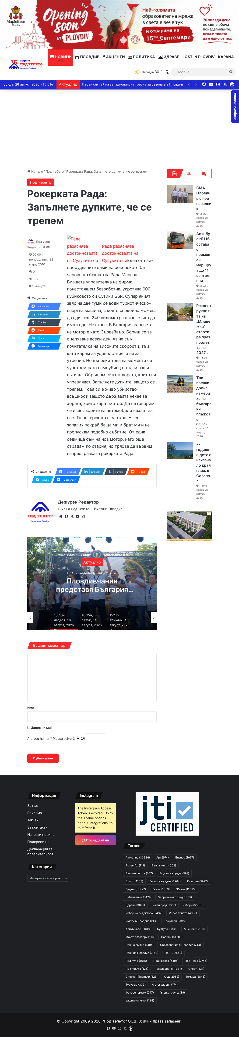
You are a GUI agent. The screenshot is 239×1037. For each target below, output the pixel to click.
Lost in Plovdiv (199, 56)
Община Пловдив (142, 953)
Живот (186, 889)
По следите (137, 968)
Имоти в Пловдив (141, 921)
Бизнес (184, 857)
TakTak (32, 820)
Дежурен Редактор (78, 502)
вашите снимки (140, 1000)
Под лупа (136, 960)
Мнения (194, 929)
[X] (72, 516)
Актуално (138, 857)
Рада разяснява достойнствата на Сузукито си (120, 253)
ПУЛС (173, 953)
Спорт (196, 968)
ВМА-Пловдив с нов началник (203, 198)
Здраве (171, 56)
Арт (162, 857)
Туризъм (136, 984)
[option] (92, 583)
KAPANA (226, 56)
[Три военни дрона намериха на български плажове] (180, 384)
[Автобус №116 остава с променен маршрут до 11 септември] (180, 240)
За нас (32, 806)
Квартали (175, 921)
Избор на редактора (144, 913)
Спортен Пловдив (142, 976)
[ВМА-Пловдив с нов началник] (180, 194)
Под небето (55, 171)
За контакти (37, 827)
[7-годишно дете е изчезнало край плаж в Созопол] (180, 450)
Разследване (168, 968)
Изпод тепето (183, 913)
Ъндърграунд (172, 992)
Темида (195, 976)
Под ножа (196, 960)
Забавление (138, 897)
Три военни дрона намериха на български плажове (203, 398)
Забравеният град (175, 897)
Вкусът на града (174, 873)
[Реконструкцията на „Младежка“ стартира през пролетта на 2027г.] (180, 312)
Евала (161, 889)
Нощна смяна (140, 945)
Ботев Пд (135, 865)
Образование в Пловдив (180, 945)
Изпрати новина (40, 835)
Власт (134, 881)
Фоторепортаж (140, 992)
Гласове (197, 881)
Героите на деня (165, 881)
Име (30, 708)
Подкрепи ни (38, 842)
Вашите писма (139, 873)
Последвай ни (97, 840)
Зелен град (163, 905)
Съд (171, 976)
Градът (136, 889)
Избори (192, 905)
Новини (63, 56)
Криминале (138, 929)
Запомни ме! (41, 727)
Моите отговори (140, 937)
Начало (36, 171)
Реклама (34, 813)
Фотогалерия (165, 984)
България (92, 562)
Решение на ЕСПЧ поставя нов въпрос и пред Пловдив (126, 84)
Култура (167, 929)
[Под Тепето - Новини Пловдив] (26, 64)
